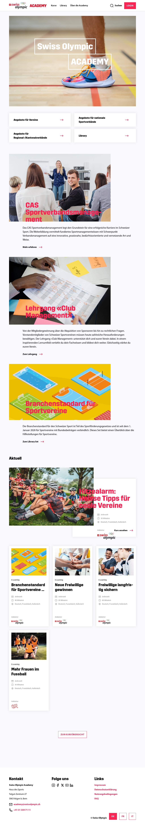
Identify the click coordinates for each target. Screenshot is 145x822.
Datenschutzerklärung (105, 790)
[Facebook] (58, 785)
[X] (62, 785)
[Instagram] (53, 785)
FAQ (96, 799)
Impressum (100, 785)
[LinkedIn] (71, 785)
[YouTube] (67, 785)
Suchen (118, 6)
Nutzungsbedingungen (105, 794)
